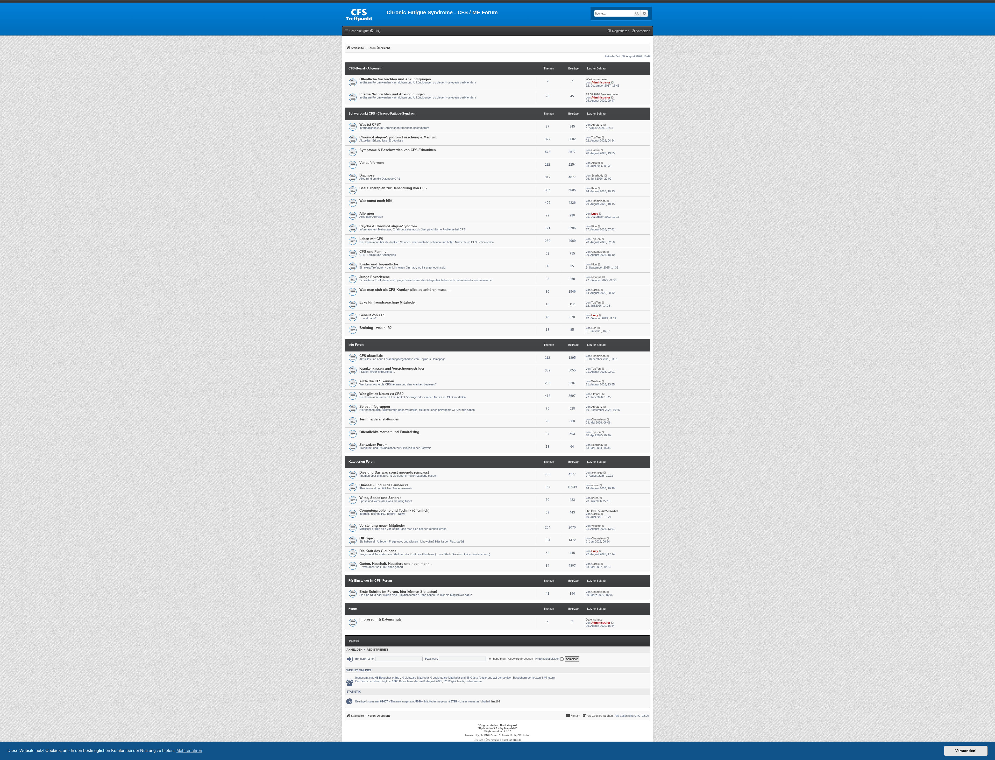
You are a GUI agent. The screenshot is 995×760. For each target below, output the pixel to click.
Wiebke (596, 381)
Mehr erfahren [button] (189, 750)
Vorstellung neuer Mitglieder (382, 525)
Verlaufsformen (371, 163)
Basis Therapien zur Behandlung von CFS (393, 188)
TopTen (596, 137)
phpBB (484, 735)
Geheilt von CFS (372, 315)
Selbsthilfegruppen (374, 407)
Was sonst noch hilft (375, 201)
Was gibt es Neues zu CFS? (381, 394)
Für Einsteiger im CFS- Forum (370, 580)
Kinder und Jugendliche (378, 264)
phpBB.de (515, 739)
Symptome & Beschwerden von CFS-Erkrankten (397, 150)
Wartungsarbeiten (597, 79)
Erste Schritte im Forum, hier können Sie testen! (398, 592)
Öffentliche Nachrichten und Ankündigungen (395, 79)
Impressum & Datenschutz (380, 619)
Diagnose (366, 175)
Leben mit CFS (371, 239)
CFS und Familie (372, 252)
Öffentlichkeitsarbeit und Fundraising (389, 432)
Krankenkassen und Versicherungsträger (391, 368)
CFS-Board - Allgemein (365, 68)
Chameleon (598, 200)
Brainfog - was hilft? (375, 328)
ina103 (495, 701)
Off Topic (366, 538)
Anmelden (354, 649)
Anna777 (596, 124)
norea (595, 485)
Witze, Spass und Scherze (380, 498)
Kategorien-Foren (361, 461)
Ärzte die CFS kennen (376, 381)
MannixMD (510, 728)
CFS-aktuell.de (371, 356)
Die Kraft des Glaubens (377, 551)
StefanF (596, 394)
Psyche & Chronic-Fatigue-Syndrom (388, 226)
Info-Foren (356, 345)
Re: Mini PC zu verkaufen (602, 510)
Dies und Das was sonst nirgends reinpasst (394, 472)
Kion (594, 188)
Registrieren (377, 649)
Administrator (600, 82)
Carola (595, 150)
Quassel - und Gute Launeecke (383, 485)
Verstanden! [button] (966, 751)
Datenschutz (594, 619)
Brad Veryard (508, 725)
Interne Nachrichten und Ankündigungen (392, 94)
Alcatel (595, 162)
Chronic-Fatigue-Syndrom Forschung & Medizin (397, 137)
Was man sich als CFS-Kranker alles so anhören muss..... (405, 290)
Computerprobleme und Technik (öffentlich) (394, 510)
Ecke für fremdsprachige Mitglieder (387, 302)
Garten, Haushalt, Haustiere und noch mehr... (395, 564)
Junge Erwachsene (374, 277)
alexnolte (596, 472)
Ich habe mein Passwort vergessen (510, 658)
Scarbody (597, 175)
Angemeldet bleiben (547, 658)
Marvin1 (596, 277)
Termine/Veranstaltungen (379, 419)
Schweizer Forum (373, 445)
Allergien (366, 213)
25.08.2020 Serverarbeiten (602, 94)
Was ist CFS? (370, 124)
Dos (593, 327)
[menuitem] (375, 31)
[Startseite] (364, 14)
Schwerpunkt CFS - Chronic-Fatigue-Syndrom (382, 113)
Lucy (594, 213)
